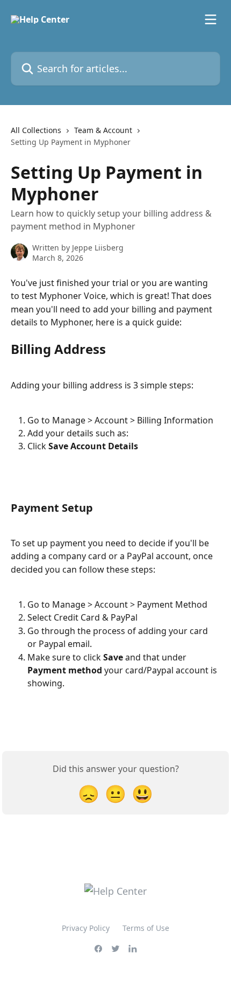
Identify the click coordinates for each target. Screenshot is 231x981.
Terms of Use (145, 928)
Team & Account (103, 130)
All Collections (36, 130)
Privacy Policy (86, 928)
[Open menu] (210, 19)
